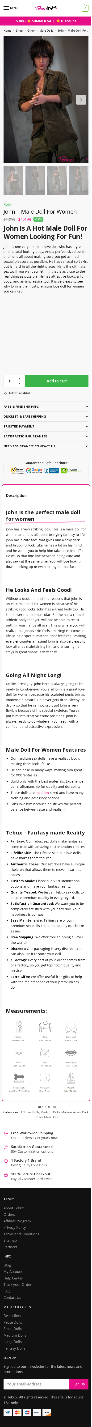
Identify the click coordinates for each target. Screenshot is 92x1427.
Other (31, 31)
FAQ (7, 1330)
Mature (68, 1151)
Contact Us (12, 1337)
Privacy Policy (15, 1267)
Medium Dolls (52, 1151)
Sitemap (10, 1280)
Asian (79, 1151)
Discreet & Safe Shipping (25, 418)
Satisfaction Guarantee (25, 438)
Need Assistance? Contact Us (29, 448)
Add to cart (55, 382)
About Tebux (14, 1247)
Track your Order (17, 1324)
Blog (7, 1304)
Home (8, 31)
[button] (19, 380)
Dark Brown (36, 1156)
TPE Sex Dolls (32, 1151)
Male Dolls (46, 31)
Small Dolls (13, 1368)
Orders (9, 1254)
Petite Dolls (13, 1361)
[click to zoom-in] (44, 97)
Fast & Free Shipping (21, 408)
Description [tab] (16, 497)
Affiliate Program (17, 1260)
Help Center (13, 1317)
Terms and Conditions (21, 1273)
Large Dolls (13, 1381)
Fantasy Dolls (14, 1387)
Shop (19, 31)
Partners (10, 1286)
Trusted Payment (19, 428)
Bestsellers (12, 1355)
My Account (13, 1311)
